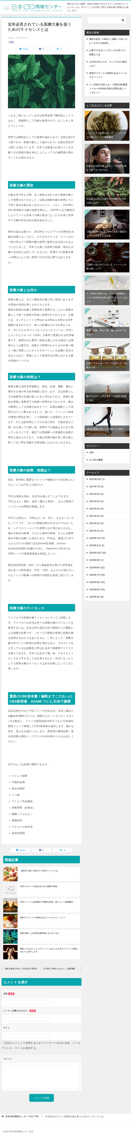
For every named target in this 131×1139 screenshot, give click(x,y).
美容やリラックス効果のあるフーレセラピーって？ (43, 917)
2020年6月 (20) (97, 582)
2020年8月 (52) (97, 567)
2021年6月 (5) (96, 494)
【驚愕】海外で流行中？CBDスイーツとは (39, 871)
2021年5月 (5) (96, 501)
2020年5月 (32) (97, 589)
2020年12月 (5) (97, 538)
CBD (11, 42)
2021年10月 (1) (97, 479)
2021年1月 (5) (96, 530)
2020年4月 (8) (96, 597)
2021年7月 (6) (96, 486)
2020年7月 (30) (97, 575)
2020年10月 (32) (97, 552)
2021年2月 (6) (96, 523)
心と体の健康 (96, 459)
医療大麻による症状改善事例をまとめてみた (40, 933)
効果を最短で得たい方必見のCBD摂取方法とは (23, 969)
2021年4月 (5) (96, 508)
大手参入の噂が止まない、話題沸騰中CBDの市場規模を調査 (62, 969)
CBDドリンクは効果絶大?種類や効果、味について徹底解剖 (46, 902)
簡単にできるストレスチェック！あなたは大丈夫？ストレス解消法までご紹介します (48, 950)
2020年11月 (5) (96, 545)
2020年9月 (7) (96, 560)
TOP (22, 1116)
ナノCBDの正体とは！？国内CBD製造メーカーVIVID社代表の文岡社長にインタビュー (108, 88)
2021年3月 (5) (96, 516)
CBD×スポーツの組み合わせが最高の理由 (38, 886)
